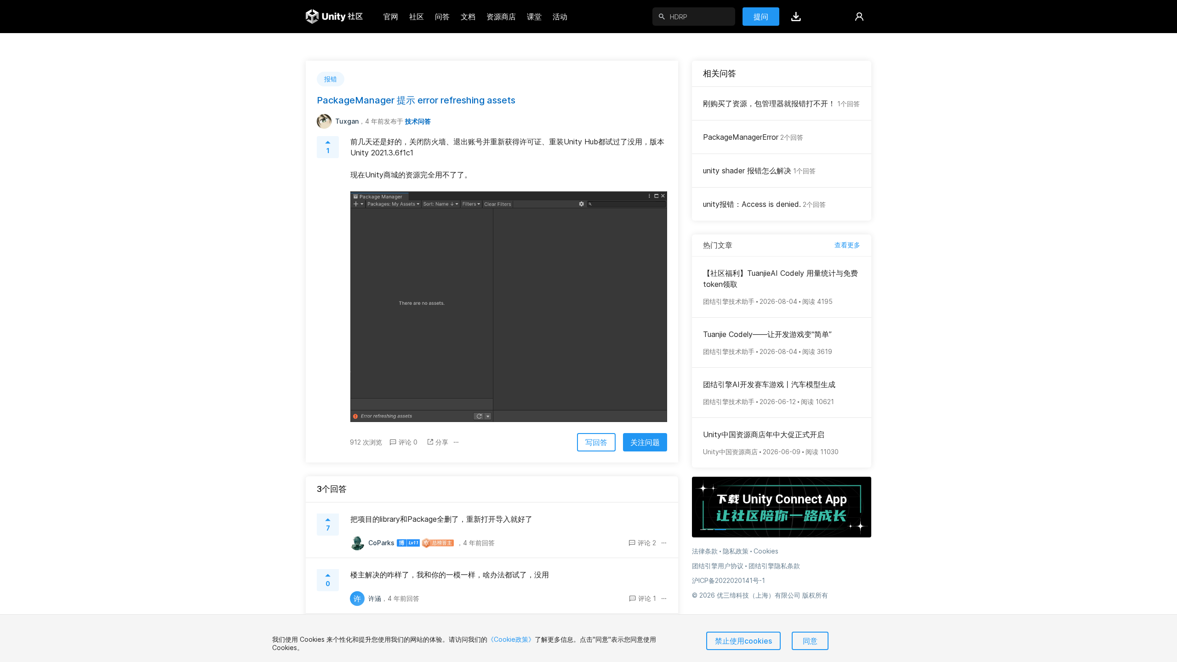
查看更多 (847, 245)
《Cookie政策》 (511, 639)
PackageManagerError (753, 137)
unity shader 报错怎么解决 (759, 170)
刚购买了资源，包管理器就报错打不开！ (781, 103)
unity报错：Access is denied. (764, 204)
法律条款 (705, 551)
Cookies (766, 551)
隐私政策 (735, 551)
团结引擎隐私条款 (774, 566)
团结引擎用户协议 (717, 566)
